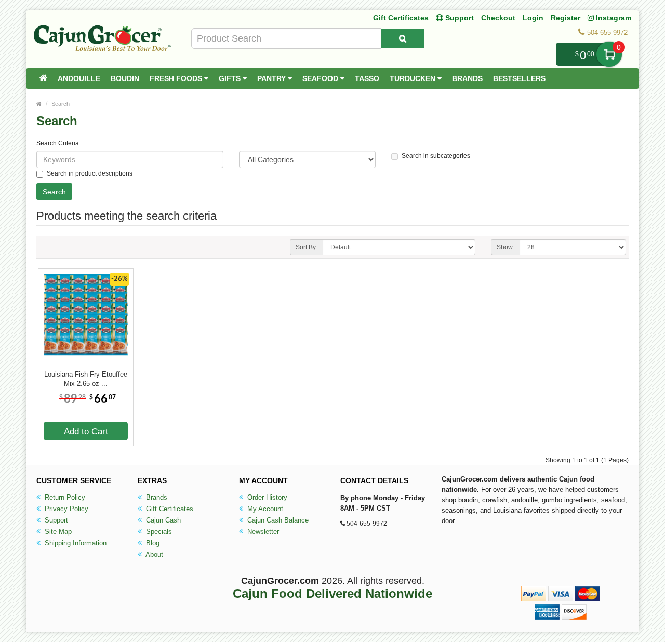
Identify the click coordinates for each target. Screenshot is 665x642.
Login (533, 18)
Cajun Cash (162, 520)
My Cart (609, 54)
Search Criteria (57, 143)
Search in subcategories (436, 155)
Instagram (612, 18)
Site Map (57, 532)
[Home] (43, 78)
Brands (467, 78)
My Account (264, 509)
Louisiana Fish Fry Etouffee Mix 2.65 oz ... (85, 378)
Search (60, 104)
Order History (266, 497)
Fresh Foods (177, 78)
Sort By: (306, 247)
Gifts (231, 78)
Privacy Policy (65, 509)
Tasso (367, 78)
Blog (151, 543)
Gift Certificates (401, 18)
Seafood (321, 78)
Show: (505, 247)
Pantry (272, 78)
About (153, 554)
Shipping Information (75, 543)
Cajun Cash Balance (277, 520)
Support (55, 520)
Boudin (125, 78)
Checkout (498, 18)
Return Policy (64, 497)
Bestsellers (519, 78)
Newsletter (262, 532)
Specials (158, 532)
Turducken (413, 78)
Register (565, 18)
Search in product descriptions (89, 173)
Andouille (79, 78)
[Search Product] (402, 38)
